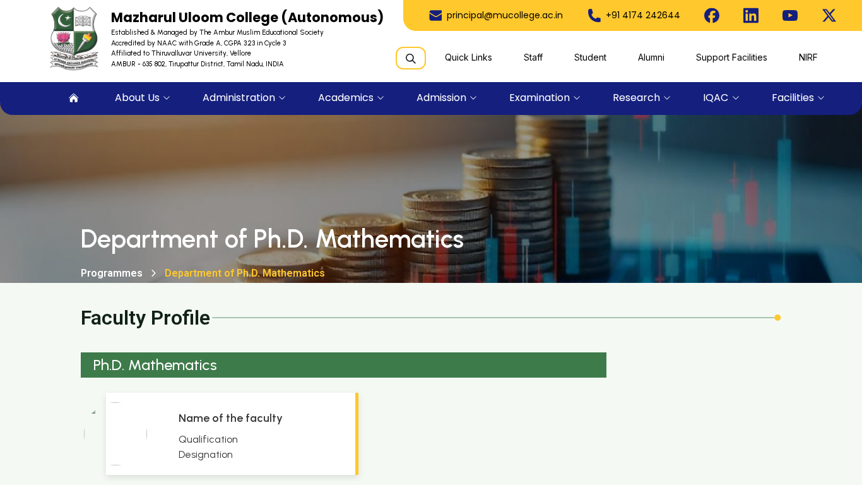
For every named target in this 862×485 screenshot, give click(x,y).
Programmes (112, 273)
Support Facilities (731, 57)
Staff (533, 57)
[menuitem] (73, 98)
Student (590, 57)
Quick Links (468, 57)
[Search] (411, 58)
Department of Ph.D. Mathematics (245, 273)
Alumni (651, 57)
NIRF (808, 57)
